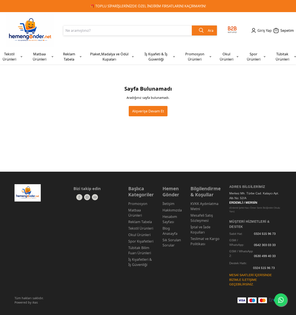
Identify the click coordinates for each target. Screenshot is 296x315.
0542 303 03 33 (265, 244)
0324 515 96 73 (265, 233)
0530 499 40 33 (265, 255)
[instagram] (87, 197)
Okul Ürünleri (139, 234)
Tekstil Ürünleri (140, 228)
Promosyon (137, 203)
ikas (35, 302)
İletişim (168, 203)
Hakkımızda (172, 210)
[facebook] (79, 197)
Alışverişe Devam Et (148, 111)
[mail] (95, 197)
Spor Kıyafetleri (140, 241)
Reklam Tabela (140, 221)
